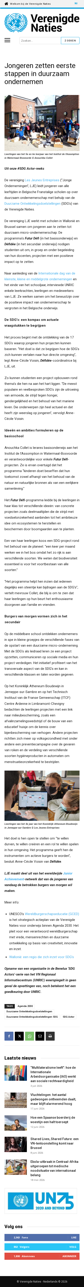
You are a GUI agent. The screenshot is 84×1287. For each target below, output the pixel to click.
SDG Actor (68, 1016)
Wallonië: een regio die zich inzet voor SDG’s (41, 957)
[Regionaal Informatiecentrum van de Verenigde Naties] (42, 22)
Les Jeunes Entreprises (42, 180)
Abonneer (69, 1256)
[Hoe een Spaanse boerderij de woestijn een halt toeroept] (15, 1123)
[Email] (39, 1036)
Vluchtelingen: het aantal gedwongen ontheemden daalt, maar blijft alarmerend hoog (53, 1099)
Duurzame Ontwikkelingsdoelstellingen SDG (32, 1016)
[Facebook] (8, 1036)
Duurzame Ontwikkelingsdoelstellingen (32, 204)
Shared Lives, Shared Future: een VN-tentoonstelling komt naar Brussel (54, 1143)
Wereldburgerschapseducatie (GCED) (52, 914)
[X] (19, 1036)
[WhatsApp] (29, 1036)
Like (73, 1237)
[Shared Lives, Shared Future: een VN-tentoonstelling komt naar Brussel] (15, 1145)
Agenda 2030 (25, 1006)
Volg (72, 1246)
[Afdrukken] (50, 1036)
